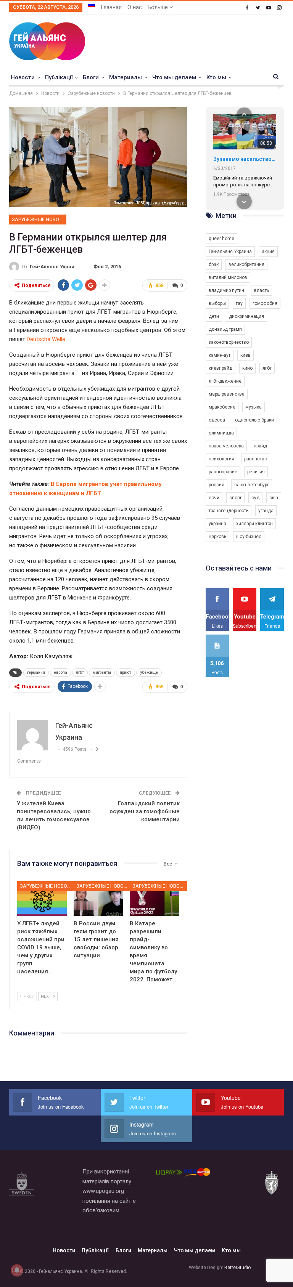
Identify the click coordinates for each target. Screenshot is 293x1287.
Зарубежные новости (39, 219)
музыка (253, 407)
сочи (214, 497)
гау (239, 303)
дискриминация (246, 316)
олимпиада (221, 433)
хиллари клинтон (254, 523)
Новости (23, 77)
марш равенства (227, 394)
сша (273, 497)
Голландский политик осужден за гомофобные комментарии (144, 811)
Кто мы (216, 77)
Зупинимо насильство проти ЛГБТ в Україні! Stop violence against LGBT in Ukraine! (244, 159)
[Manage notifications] (17, 1270)
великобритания (246, 264)
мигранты (102, 672)
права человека (226, 446)
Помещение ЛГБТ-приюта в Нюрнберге (148, 203)
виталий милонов (228, 277)
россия (216, 484)
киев (245, 355)
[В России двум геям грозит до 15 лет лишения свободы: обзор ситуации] (98, 898)
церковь (217, 536)
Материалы (125, 77)
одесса (217, 420)
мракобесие (222, 407)
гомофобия (265, 303)
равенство (255, 459)
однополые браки (254, 420)
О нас (134, 7)
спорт (235, 497)
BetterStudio (237, 1267)
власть (261, 290)
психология (221, 459)
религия (256, 471)
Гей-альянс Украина (230, 251)
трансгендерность (228, 510)
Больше (158, 7)
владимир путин (226, 290)
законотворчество (229, 342)
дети (214, 316)
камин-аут (219, 355)
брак (214, 264)
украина (217, 523)
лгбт (80, 672)
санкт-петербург (251, 484)
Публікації (58, 77)
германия (36, 672)
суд (255, 497)
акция (268, 251)
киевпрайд (220, 368)
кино (247, 368)
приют (125, 672)
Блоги (91, 77)
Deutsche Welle (46, 339)
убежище (149, 672)
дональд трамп (225, 329)
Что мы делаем (174, 77)
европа (60, 672)
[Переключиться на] (91, 5)
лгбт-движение (225, 381)
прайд (260, 446)
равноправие (223, 471)
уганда (266, 510)
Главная (111, 7)
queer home (221, 238)
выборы (217, 303)
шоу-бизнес (248, 536)
